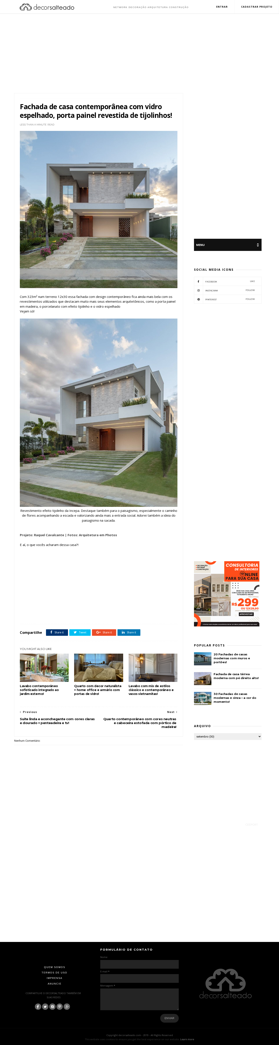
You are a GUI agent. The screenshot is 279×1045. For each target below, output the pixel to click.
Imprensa (54, 978)
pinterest (230, 299)
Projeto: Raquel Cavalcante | (43, 535)
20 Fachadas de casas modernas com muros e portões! (232, 658)
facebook (230, 281)
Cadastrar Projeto (256, 6)
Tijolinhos (129, 614)
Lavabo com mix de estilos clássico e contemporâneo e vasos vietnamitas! (151, 690)
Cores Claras (57, 614)
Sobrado (116, 614)
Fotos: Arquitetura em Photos (92, 535)
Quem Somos (54, 967)
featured (93, 614)
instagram (230, 290)
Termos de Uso (54, 972)
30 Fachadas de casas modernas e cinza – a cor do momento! (235, 697)
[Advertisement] (139, 53)
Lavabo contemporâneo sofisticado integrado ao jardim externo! (39, 690)
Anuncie (54, 983)
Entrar (222, 6)
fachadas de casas (76, 614)
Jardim (105, 614)
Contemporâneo (39, 614)
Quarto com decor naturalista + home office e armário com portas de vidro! (97, 690)
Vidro (141, 614)
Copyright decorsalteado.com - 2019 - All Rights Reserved (139, 1035)
